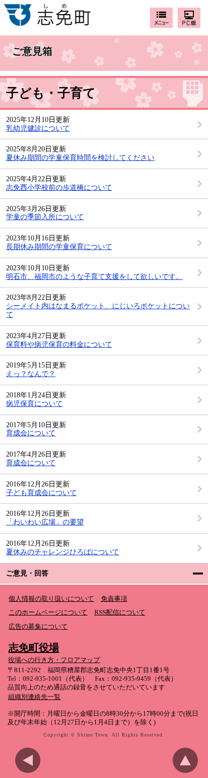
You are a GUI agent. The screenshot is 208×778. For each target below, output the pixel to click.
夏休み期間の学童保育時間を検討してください (80, 157)
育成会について (31, 433)
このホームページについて (48, 612)
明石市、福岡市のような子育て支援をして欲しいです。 (94, 276)
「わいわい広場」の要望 (45, 522)
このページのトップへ (188, 760)
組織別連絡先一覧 (34, 697)
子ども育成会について (41, 493)
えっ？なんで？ (31, 374)
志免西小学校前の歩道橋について (59, 187)
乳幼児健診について (38, 128)
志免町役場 (34, 647)
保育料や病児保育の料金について (59, 344)
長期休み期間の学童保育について (59, 247)
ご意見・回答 (27, 573)
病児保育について (34, 403)
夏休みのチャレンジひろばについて (62, 552)
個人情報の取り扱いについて (51, 598)
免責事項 (114, 598)
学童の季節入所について (45, 217)
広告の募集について (38, 626)
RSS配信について (119, 612)
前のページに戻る (30, 760)
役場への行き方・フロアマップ (54, 660)
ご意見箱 (32, 52)
